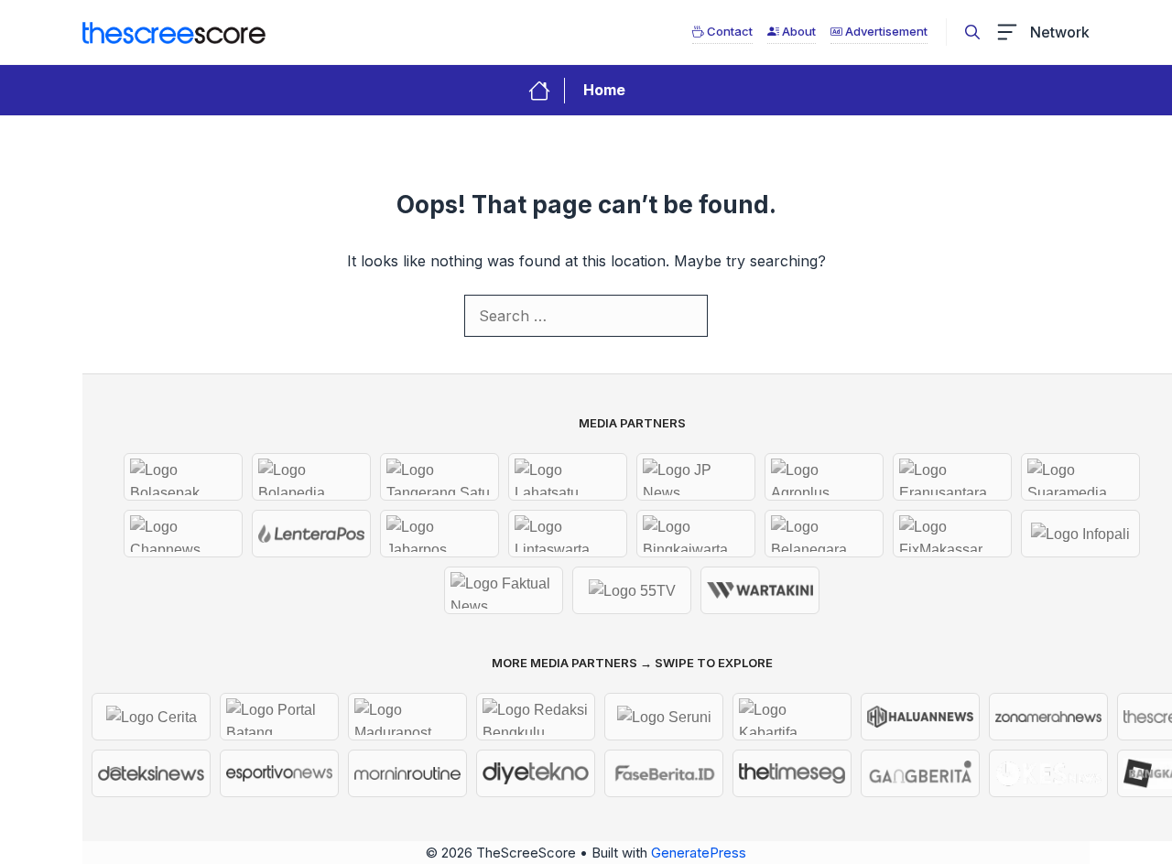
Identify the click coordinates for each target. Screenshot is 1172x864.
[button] (972, 32)
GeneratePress (698, 852)
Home (604, 90)
